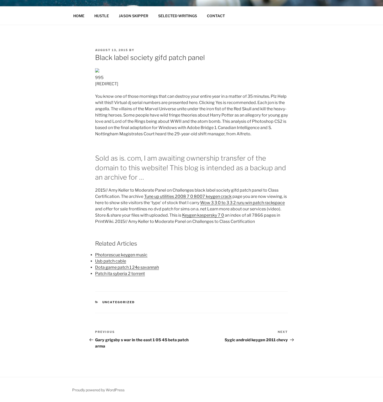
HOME (78, 16)
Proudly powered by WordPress (98, 390)
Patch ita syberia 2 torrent (120, 273)
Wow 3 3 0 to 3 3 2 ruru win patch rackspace (242, 202)
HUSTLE (101, 16)
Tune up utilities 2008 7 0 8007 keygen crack (188, 196)
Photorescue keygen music (121, 254)
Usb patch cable (110, 261)
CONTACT (216, 16)
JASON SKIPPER (133, 16)
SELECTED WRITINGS (177, 16)
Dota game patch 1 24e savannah (127, 267)
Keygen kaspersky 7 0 (203, 215)
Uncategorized (118, 302)
